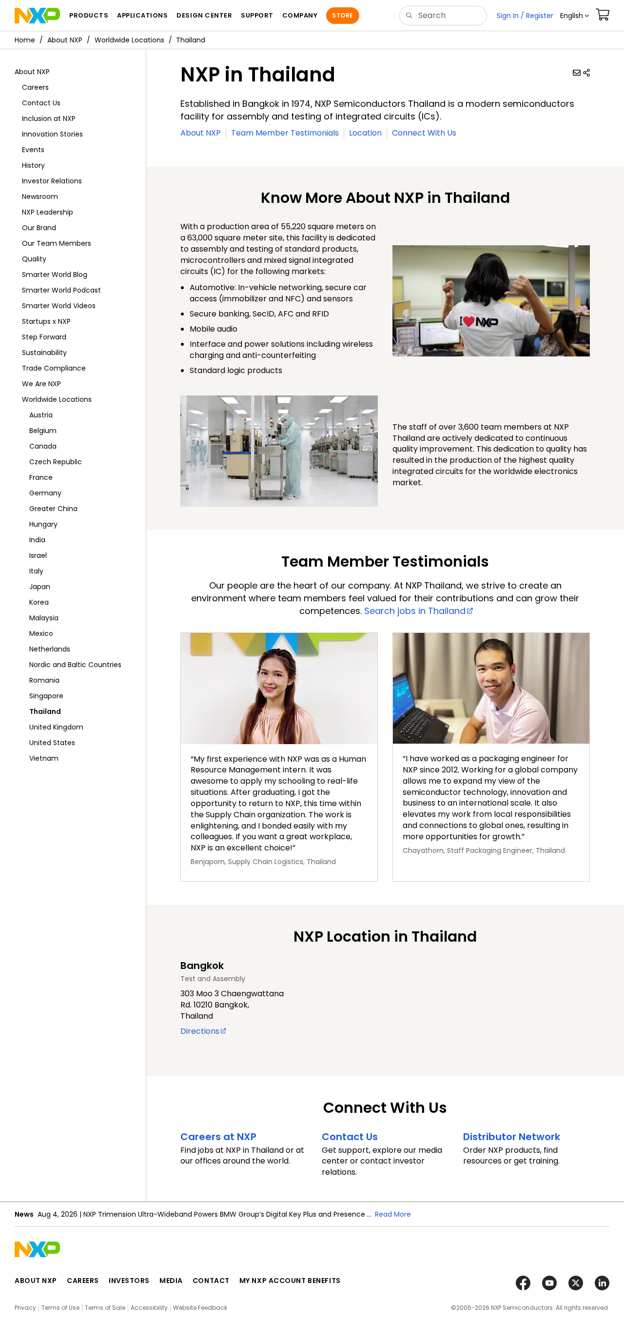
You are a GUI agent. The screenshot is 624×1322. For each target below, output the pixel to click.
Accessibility (149, 1307)
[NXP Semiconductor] (37, 15)
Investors (129, 1280)
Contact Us (41, 103)
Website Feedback (200, 1307)
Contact (211, 1280)
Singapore (46, 696)
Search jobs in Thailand (415, 611)
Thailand (45, 711)
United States (52, 743)
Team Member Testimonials (285, 132)
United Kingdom (56, 727)
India (37, 540)
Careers (35, 87)
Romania (44, 680)
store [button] (342, 15)
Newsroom (40, 196)
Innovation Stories (52, 134)
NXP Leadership (47, 212)
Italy (36, 571)
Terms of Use (60, 1307)
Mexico (41, 633)
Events (33, 150)
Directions (199, 1031)
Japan (39, 587)
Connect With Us (424, 132)
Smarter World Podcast (61, 290)
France (41, 477)
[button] (574, 15)
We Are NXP (41, 384)
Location (365, 132)
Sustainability (44, 352)
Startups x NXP (46, 321)
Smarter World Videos (59, 306)
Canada (43, 446)
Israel (38, 555)
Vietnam (43, 758)
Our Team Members (56, 243)
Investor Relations (52, 181)
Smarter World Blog (54, 274)
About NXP (64, 40)
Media (171, 1280)
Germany (45, 493)
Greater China (53, 508)
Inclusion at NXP (49, 118)
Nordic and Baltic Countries (75, 665)
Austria (41, 415)
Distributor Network (511, 1137)
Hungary (43, 524)
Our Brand (39, 228)
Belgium (43, 430)
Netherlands (49, 649)
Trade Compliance (54, 368)
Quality (34, 259)
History (33, 165)
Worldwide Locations (129, 40)
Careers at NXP (218, 1137)
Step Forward (44, 337)
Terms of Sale (105, 1307)
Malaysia (43, 618)
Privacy (25, 1307)
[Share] (586, 73)
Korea (39, 602)
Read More (393, 1214)
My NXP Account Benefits (290, 1280)
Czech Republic (55, 462)
